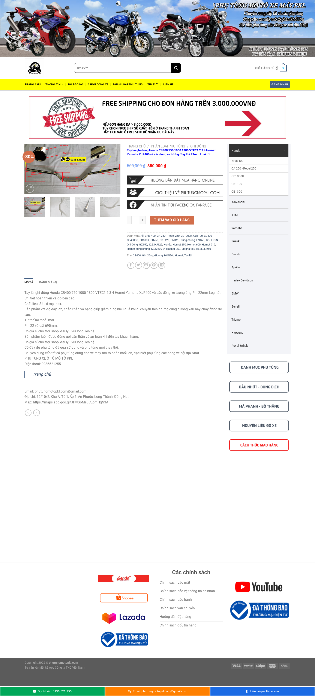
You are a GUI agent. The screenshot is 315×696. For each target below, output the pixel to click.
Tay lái (188, 255)
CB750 (154, 240)
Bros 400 (150, 235)
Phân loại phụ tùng (128, 84)
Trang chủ (33, 84)
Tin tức (153, 84)
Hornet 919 (208, 244)
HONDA (169, 255)
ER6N (214, 240)
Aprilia (235, 267)
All (142, 235)
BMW (234, 293)
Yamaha (237, 228)
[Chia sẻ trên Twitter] (138, 265)
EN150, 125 (203, 240)
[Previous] (32, 169)
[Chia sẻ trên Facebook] (130, 265)
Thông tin (52, 84)
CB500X (144, 240)
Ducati (235, 254)
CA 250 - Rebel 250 (168, 235)
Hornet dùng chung (138, 248)
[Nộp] (176, 68)
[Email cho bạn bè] (146, 265)
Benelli (235, 306)
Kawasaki (237, 202)
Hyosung (237, 332)
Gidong (158, 255)
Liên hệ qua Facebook (264, 691)
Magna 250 (188, 248)
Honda (167, 244)
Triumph (236, 319)
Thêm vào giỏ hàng (172, 220)
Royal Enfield (240, 345)
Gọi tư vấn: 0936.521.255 (55, 691)
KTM (234, 215)
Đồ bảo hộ (75, 84)
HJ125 (158, 244)
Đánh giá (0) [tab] (48, 282)
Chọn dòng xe (98, 84)
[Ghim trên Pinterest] (154, 265)
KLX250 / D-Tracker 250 (165, 248)
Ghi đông (198, 146)
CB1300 (236, 191)
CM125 (175, 240)
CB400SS (132, 240)
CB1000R (186, 235)
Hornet (179, 255)
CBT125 (164, 240)
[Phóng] (30, 188)
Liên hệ (168, 84)
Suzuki (235, 241)
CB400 (208, 235)
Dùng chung (187, 240)
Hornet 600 (194, 244)
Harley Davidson (242, 280)
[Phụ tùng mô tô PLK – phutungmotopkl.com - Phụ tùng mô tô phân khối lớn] (46, 68)
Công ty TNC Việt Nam (69, 667)
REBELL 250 (203, 248)
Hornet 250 (179, 244)
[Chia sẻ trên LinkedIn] (161, 265)
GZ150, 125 (146, 244)
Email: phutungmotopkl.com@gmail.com (160, 691)
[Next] (113, 169)
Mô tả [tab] (28, 282)
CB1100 (198, 235)
